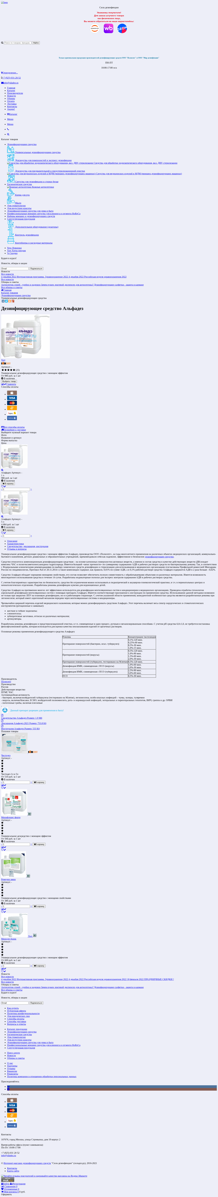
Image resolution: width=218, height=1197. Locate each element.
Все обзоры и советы (11, 287)
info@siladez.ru (11, 83)
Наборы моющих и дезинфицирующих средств (31, 216)
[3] (8, 370)
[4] (11, 370)
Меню (10, 119)
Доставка (11, 104)
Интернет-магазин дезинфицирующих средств (27, 1163)
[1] (3, 370)
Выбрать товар (9, 381)
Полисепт (6, 681)
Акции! (11, 109)
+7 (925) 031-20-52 (11, 77)
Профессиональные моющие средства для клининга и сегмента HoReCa (43, 213)
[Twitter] (6, 301)
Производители (15, 93)
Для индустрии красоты (19, 208)
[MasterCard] (12, 404)
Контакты (12, 106)
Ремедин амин (8, 879)
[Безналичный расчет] (12, 409)
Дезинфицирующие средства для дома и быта (30, 211)
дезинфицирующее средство (159, 556)
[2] (5, 370)
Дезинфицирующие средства (21, 144)
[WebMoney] (12, 419)
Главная (11, 88)
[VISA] (12, 399)
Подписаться (36, 269)
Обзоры (11, 98)
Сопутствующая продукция (21, 219)
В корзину (9, 483)
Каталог (11, 90)
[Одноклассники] (9, 301)
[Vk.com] (8, 1086)
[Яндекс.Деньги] (12, 414)
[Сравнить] (3, 785)
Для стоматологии (16, 205)
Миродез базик (8, 939)
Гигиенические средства (19, 184)
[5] (14, 370)
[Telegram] (8, 1089)
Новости (11, 96)
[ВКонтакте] (3, 301)
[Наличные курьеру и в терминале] (12, 394)
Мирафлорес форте (10, 817)
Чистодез (5, 755)
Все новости (7, 274)
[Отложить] (3, 788)
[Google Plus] (13, 301)
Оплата (11, 101)
